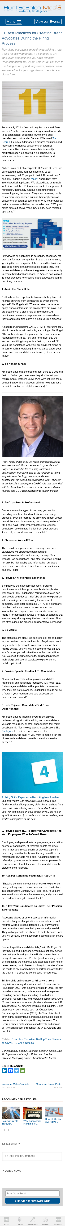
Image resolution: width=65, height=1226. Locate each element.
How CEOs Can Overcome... (53, 1120)
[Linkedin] (4, 1070)
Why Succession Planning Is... (32, 1122)
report (34, 178)
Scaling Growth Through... (10, 1122)
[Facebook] (10, 1070)
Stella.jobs (7, 731)
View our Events (48, 21)
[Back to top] (59, 1210)
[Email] (22, 1070)
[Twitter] (16, 1070)
